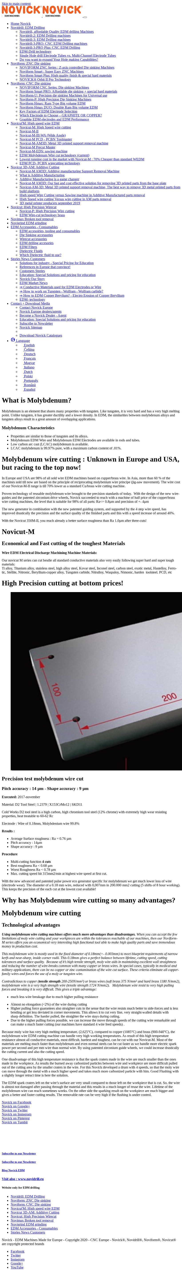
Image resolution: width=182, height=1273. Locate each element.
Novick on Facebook (16, 1102)
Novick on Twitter (15, 1110)
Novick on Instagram (16, 1114)
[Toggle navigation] (85, 17)
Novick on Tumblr (15, 1122)
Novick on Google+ (16, 1106)
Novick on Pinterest (16, 1118)
